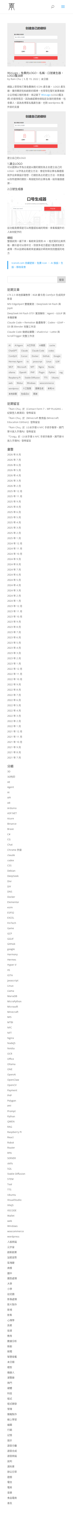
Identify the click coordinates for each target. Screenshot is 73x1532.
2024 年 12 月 (14, 543)
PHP (32, 372)
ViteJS (10, 1205)
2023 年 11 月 (14, 611)
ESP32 (10, 912)
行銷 (9, 1429)
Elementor (13, 902)
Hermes (11, 959)
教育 (9, 1335)
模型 (9, 1367)
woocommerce (47, 383)
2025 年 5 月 (14, 517)
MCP (11, 366)
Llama (10, 990)
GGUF (10, 938)
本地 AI (51, 388)
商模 (9, 1268)
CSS (9, 865)
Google (57, 356)
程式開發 (12, 1403)
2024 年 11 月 (14, 548)
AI (10, 345)
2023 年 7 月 (14, 632)
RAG (9, 1126)
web (11, 383)
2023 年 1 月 (14, 663)
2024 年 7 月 (14, 569)
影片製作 (12, 1304)
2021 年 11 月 (14, 736)
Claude (24, 350)
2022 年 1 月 (14, 726)
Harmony (12, 954)
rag (61, 372)
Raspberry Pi (15, 377)
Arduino (11, 808)
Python (52, 372)
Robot (10, 1142)
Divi (9, 881)
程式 (9, 1398)
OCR (9, 1053)
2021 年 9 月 (14, 747)
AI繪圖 (42, 345)
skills (10, 1163)
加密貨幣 (12, 1257)
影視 (9, 1309)
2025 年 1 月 (14, 538)
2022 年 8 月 (14, 689)
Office (10, 1058)
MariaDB (12, 996)
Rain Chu (16, 79)
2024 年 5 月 (14, 579)
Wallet (10, 1215)
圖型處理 (12, 1278)
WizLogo (46, 94)
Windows (31, 383)
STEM (10, 1179)
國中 (9, 1273)
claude (11, 855)
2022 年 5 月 (14, 705)
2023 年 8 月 (14, 626)
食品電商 (12, 1497)
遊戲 (9, 1477)
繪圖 (9, 1424)
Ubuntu (55, 377)
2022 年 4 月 (14, 710)
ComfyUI (13, 356)
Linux (48, 361)
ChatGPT (13, 350)
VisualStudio (14, 1199)
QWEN (11, 1121)
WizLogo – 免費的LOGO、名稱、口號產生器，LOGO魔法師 (35, 74)
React (10, 1137)
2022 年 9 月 (14, 684)
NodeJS (11, 1043)
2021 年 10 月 (14, 742)
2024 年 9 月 (14, 559)
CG (9, 839)
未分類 (44, 79)
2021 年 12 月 (14, 731)
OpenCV (11, 1085)
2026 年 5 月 (14, 470)
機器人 (10, 1372)
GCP (9, 933)
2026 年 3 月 (14, 480)
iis (28, 361)
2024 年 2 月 (14, 595)
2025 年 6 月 (14, 512)
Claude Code (38, 350)
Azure (10, 818)
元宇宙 (10, 1247)
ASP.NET (12, 813)
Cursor (24, 356)
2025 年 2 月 (14, 532)
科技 (9, 1393)
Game (10, 928)
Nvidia (51, 366)
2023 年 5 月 (14, 642)
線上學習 (12, 1419)
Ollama (11, 1064)
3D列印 (11, 776)
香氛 (9, 1503)
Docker (35, 356)
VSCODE (11, 1210)
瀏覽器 (10, 1377)
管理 (9, 1409)
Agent (10, 787)
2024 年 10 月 (14, 553)
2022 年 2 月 (14, 721)
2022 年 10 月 (14, 679)
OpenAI (22, 372)
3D (8, 771)
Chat (10, 844)
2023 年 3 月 (14, 653)
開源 (35, 393)
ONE (9, 1069)
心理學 (10, 1320)
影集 (9, 1315)
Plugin (41, 372)
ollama (12, 372)
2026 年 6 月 (14, 465)
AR (8, 802)
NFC (9, 1027)
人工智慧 (27, 388)
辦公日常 (12, 1471)
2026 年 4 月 (14, 475)
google (11, 949)
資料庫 (10, 1466)
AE (8, 782)
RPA (9, 1152)
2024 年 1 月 (14, 600)
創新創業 (12, 1252)
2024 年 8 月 (14, 564)
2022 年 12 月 (14, 668)
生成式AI (25, 393)
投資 (9, 1330)
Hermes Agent (15, 361)
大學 (9, 1283)
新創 (9, 1346)
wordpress (14, 388)
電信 (9, 1482)
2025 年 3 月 (14, 527)
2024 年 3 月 (14, 590)
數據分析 (12, 1341)
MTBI (10, 1022)
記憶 (9, 1435)
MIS (9, 1017)
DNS (9, 891)
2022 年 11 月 (14, 673)
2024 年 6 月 (14, 574)
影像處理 (12, 1299)
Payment (12, 1090)
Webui (20, 383)
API (9, 797)
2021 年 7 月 (14, 757)
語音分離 (12, 1445)
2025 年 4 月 (14, 522)
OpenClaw (13, 1079)
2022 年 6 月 (14, 700)
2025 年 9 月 (14, 501)
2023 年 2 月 (14, 658)
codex (51, 350)
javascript (37, 361)
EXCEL (10, 917)
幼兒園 (10, 1294)
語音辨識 (12, 1456)
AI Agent (19, 345)
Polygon (11, 1100)
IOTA (10, 975)
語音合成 (12, 1450)
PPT (9, 1105)
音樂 (9, 1492)
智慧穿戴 (12, 1356)
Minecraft (12, 1011)
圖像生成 (39, 388)
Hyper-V (11, 964)
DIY (9, 886)
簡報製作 (12, 1414)
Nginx (41, 366)
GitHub (46, 356)
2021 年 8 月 (14, 752)
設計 (9, 1440)
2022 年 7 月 (14, 695)
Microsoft (21, 366)
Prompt (11, 1111)
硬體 (9, 1388)
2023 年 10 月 (14, 616)
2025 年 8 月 (14, 506)
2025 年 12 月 (14, 491)
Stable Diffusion (32, 377)
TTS (46, 377)
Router (11, 1147)
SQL (9, 1168)
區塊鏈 (10, 1262)
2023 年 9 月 (14, 621)
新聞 (9, 1351)
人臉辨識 (12, 1241)
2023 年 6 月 (14, 637)
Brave (10, 829)
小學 (9, 1288)
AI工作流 (31, 345)
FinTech (11, 923)
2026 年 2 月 (14, 485)
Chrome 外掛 (14, 849)
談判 (9, 1461)
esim (10, 907)
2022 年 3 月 (14, 715)
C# (8, 834)
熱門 (9, 1382)
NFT (32, 366)
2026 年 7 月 (14, 459)
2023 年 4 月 (14, 647)
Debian (11, 870)
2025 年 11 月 (14, 496)
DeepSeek (13, 876)
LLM (57, 361)
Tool (9, 1184)
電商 (9, 1487)
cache (52, 345)
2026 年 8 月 (14, 454)
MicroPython (14, 1001)
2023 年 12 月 (14, 606)
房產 (9, 1325)
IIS (8, 970)
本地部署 (13, 393)
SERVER (11, 1158)
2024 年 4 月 (14, 585)
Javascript (12, 980)
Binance (11, 823)
